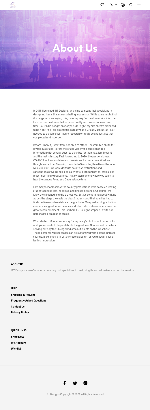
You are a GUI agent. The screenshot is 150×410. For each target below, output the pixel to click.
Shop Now (17, 336)
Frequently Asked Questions (28, 300)
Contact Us (18, 306)
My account (18, 342)
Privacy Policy (20, 312)
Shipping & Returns (23, 294)
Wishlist (16, 348)
